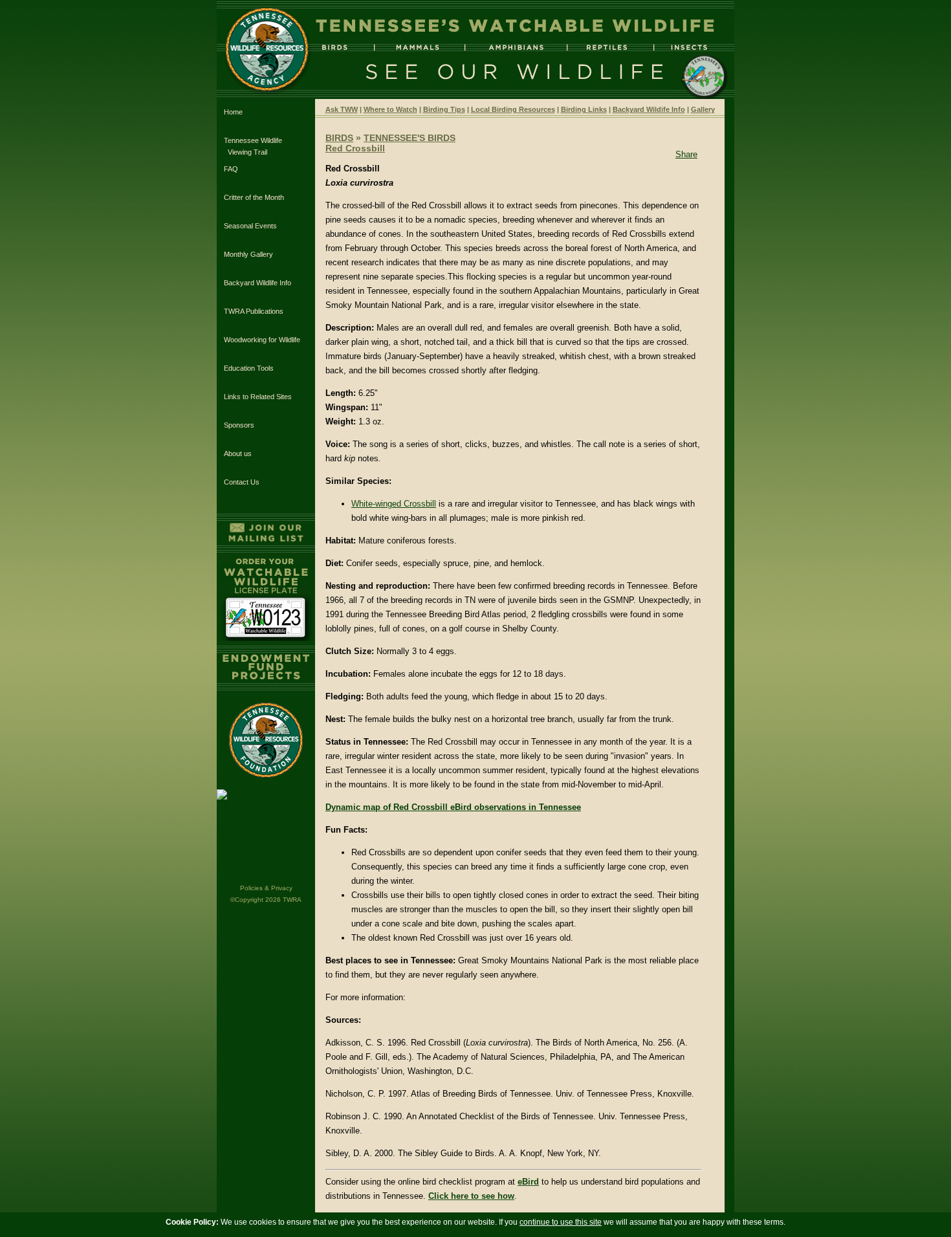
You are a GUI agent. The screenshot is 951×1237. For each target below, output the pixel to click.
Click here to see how (471, 1196)
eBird (528, 1182)
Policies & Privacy (266, 888)
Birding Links (584, 109)
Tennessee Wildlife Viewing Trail (253, 146)
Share (686, 154)
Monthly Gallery (248, 254)
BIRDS (339, 138)
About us (238, 453)
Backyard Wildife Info (649, 109)
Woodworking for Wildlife (262, 340)
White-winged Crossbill (393, 504)
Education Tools (249, 368)
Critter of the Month (254, 197)
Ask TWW (341, 109)
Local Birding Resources (513, 109)
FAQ (231, 169)
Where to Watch (390, 109)
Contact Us (241, 482)
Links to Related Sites (258, 396)
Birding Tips (444, 109)
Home (233, 112)
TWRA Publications (253, 311)
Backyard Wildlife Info (257, 283)
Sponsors (239, 425)
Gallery (703, 109)
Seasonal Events (250, 226)
